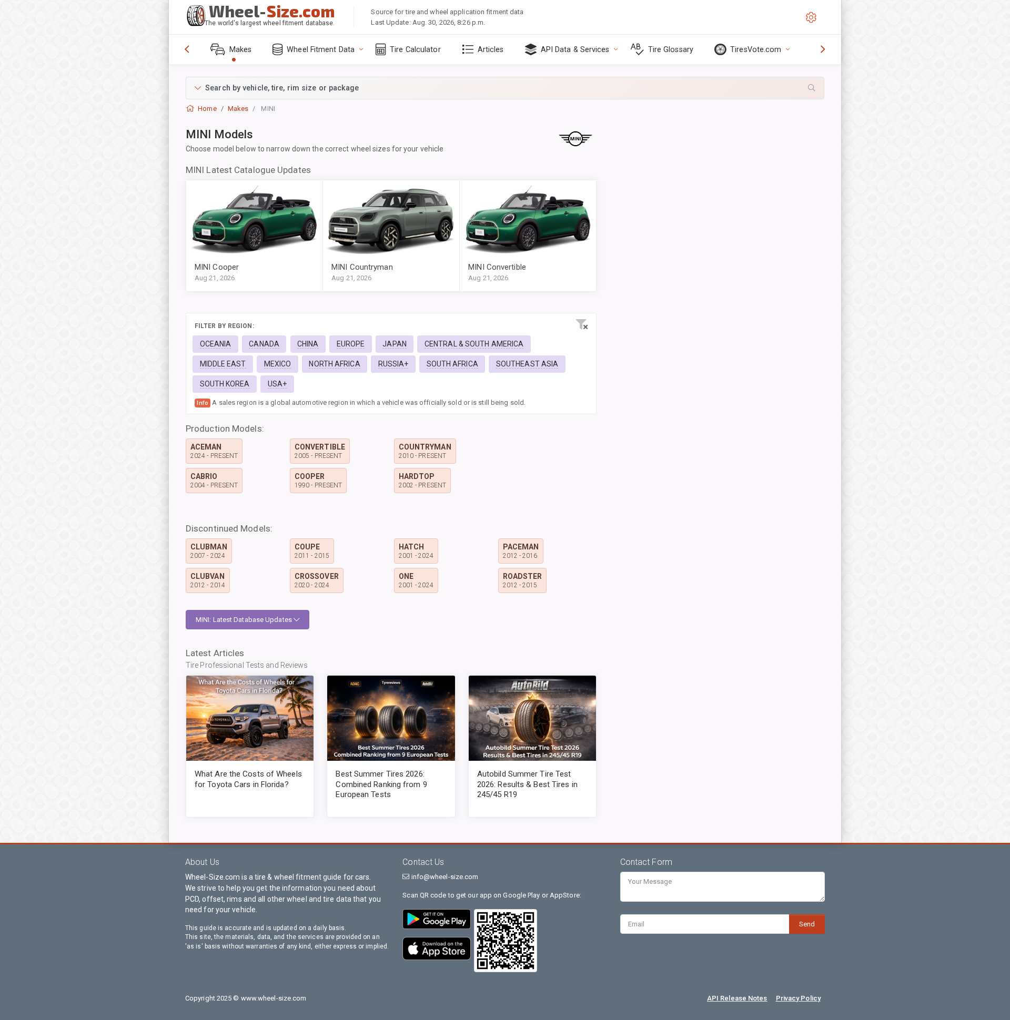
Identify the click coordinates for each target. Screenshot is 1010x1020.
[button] (505, 88)
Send (807, 924)
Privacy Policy (798, 998)
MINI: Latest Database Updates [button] (245, 620)
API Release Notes (737, 998)
